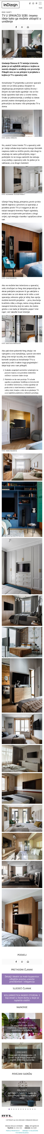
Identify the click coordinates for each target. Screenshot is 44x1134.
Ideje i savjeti (6, 12)
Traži (40, 8)
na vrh (40, 1115)
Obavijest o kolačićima (30, 1131)
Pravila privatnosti (13, 1131)
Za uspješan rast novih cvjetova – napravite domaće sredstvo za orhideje (22, 1028)
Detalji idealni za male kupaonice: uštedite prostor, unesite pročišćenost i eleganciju (22, 979)
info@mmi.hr (34, 1126)
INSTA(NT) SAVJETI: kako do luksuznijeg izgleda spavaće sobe (22, 1095)
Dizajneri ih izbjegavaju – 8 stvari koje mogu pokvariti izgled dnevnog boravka (22, 1057)
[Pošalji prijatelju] (28, 27)
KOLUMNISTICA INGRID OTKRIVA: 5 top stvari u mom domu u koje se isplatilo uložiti (22, 998)
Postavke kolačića (22, 1133)
